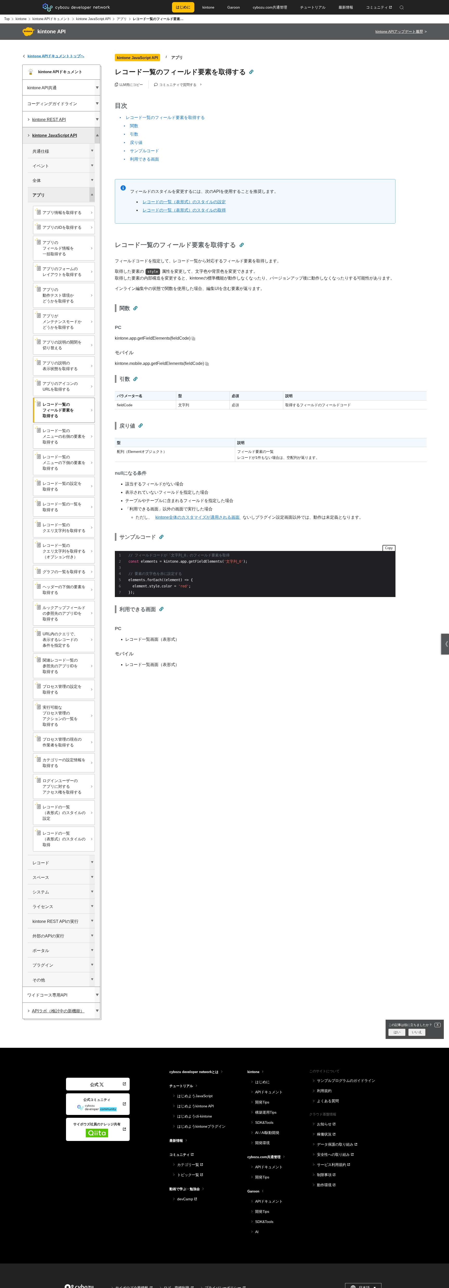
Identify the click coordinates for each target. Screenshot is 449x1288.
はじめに (262, 1082)
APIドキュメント (269, 1092)
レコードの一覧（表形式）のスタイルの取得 (184, 210)
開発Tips (262, 1102)
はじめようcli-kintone (194, 1116)
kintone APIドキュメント (51, 19)
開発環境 (262, 1143)
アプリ (122, 19)
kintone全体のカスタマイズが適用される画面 (198, 517)
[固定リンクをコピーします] (251, 72)
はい (397, 1032)
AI (257, 1232)
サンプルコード (144, 151)
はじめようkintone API (195, 1106)
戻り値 (136, 142)
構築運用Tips (265, 1112)
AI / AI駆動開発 (267, 1133)
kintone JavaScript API (93, 19)
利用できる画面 (144, 159)
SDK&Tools (264, 1122)
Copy (389, 548)
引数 (134, 134)
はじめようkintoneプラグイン (201, 1126)
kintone (21, 19)
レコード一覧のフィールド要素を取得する (165, 117)
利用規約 (324, 1091)
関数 (134, 126)
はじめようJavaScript (195, 1096)
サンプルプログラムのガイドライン (346, 1080)
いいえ (417, 1032)
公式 (94, 1084)
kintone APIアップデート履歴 (399, 31)
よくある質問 (328, 1101)
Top (7, 19)
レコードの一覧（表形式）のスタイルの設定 (184, 202)
